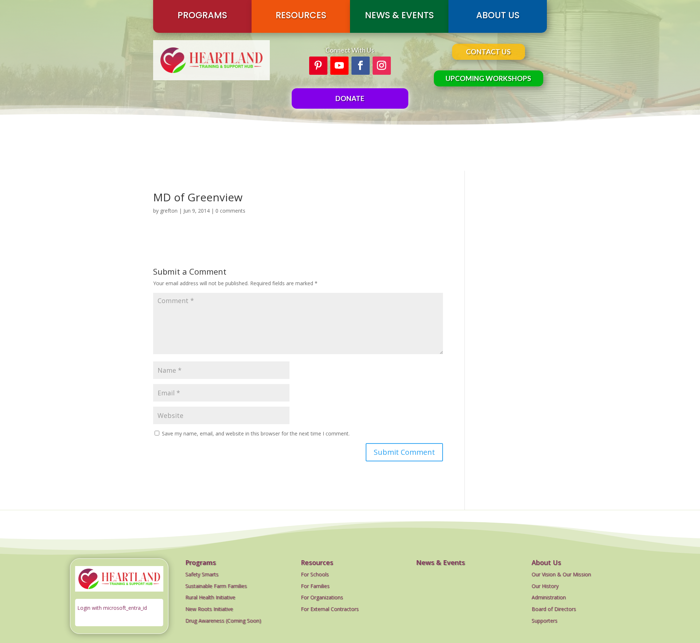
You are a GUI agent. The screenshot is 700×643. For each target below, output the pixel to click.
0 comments (230, 210)
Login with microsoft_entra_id (112, 607)
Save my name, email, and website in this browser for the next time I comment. (256, 433)
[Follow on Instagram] (382, 66)
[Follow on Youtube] (339, 66)
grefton (169, 210)
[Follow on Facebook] (360, 66)
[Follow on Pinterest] (318, 66)
